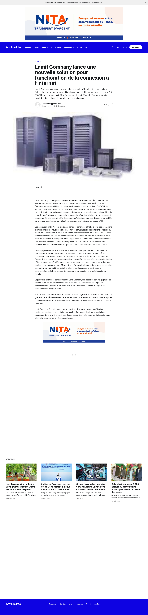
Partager (107, 105)
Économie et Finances (73, 47)
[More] (86, 47)
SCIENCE (38, 61)
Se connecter (122, 47)
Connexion (53, 604)
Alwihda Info (13, 47)
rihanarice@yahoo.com (51, 103)
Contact (63, 604)
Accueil (28, 47)
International (47, 47)
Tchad (36, 47)
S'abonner (136, 47)
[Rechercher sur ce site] (112, 47)
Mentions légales (93, 604)
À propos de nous (76, 604)
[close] (145, 2)
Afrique (58, 47)
